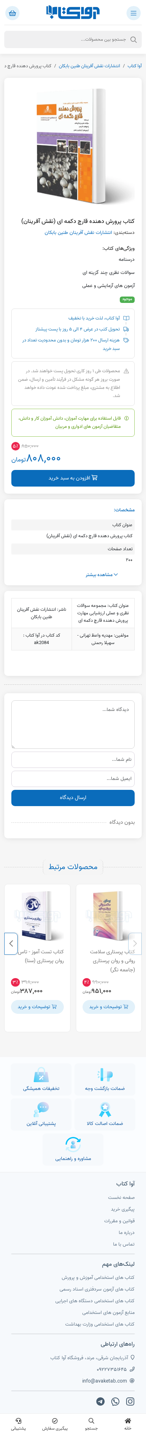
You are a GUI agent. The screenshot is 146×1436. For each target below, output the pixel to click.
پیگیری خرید (123, 1209)
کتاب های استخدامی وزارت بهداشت (100, 1324)
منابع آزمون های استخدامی (108, 1313)
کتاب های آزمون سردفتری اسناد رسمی (97, 1289)
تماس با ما (124, 1244)
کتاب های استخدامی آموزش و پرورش (98, 1278)
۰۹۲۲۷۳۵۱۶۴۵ (112, 1369)
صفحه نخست (121, 1198)
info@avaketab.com (104, 1381)
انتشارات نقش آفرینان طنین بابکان (89, 66)
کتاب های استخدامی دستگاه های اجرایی (95, 1301)
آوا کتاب (135, 66)
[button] (135, 944)
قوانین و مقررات (119, 1221)
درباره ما (127, 1233)
